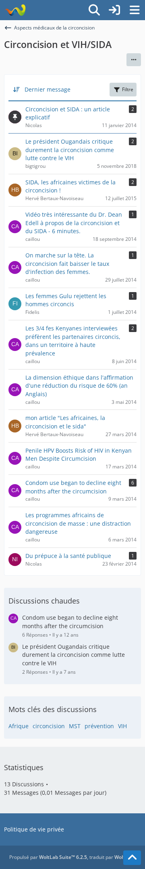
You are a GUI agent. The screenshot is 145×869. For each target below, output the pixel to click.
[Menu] (134, 10)
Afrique (18, 726)
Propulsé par (48, 857)
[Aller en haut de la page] (132, 857)
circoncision (49, 726)
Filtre (127, 89)
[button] (133, 59)
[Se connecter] (114, 10)
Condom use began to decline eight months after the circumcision (70, 622)
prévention (99, 726)
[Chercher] (94, 10)
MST (75, 726)
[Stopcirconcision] (15, 10)
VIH (122, 726)
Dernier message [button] (47, 89)
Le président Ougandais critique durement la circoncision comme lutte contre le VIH (73, 655)
